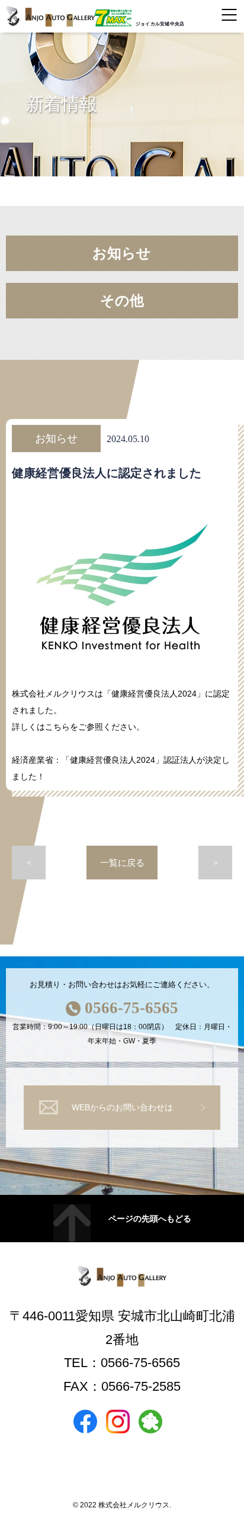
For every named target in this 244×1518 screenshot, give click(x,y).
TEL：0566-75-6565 (122, 1362)
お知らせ (121, 253)
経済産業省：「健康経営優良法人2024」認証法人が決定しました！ (121, 768)
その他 (122, 300)
